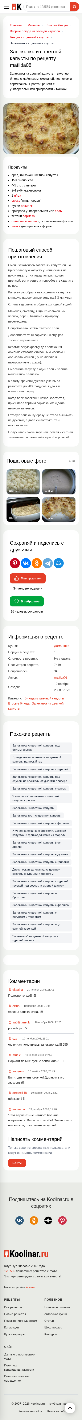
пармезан (29, 216)
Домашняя (61, 646)
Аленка (30, 1287)
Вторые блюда (18, 703)
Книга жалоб (56, 1411)
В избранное (30, 601)
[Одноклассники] (37, 563)
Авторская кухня (55, 1314)
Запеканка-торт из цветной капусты (36, 815)
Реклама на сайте (30, 1411)
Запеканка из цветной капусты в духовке (40, 854)
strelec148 (19, 1093)
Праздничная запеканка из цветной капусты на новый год (36, 759)
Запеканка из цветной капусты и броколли (34, 895)
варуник (18, 1071)
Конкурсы (50, 1334)
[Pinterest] (15, 563)
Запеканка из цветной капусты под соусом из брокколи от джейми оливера (39, 779)
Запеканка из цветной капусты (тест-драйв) (37, 844)
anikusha (18, 1109)
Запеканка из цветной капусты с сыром (39, 788)
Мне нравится (31, 578)
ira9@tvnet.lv (21, 1022)
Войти (17, 1163)
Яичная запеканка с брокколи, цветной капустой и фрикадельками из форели (39, 833)
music (16, 1055)
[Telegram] (48, 563)
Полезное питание (57, 1307)
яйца (17, 195)
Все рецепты (13, 1307)
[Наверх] (70, 1408)
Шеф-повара (53, 1327)
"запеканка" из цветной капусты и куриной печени (35, 938)
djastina (17, 989)
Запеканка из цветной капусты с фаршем (40, 823)
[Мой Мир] (59, 563)
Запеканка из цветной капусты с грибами (40, 862)
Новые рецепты (15, 1314)
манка (16, 226)
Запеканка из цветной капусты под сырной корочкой (36, 926)
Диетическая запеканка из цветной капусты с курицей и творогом (36, 871)
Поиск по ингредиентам (20, 1320)
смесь (16, 200)
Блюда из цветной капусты (44, 698)
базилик (27, 206)
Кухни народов (14, 1334)
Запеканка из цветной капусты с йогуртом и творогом (34, 914)
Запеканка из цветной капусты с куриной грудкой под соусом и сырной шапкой (40, 883)
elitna (16, 1006)
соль (58, 211)
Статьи (49, 1320)
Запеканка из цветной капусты (33, 808)
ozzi (15, 1038)
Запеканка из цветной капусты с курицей (40, 769)
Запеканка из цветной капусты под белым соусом (36, 747)
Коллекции (11, 1327)
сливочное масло (24, 221)
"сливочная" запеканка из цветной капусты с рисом (36, 798)
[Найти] (74, 6)
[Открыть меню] (6, 7)
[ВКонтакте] (26, 563)
